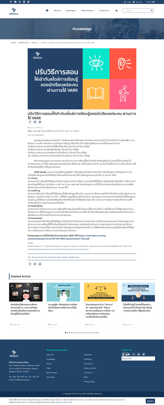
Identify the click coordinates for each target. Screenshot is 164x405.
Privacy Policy (89, 381)
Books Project (52, 372)
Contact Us (103, 10)
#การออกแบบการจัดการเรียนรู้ (43, 257)
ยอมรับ (150, 401)
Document (50, 377)
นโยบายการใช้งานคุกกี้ (64, 402)
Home (13, 42)
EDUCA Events (87, 10)
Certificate (88, 359)
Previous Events (90, 368)
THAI (148, 2)
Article (35, 42)
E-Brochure (88, 363)
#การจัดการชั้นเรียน (61, 257)
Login (128, 2)
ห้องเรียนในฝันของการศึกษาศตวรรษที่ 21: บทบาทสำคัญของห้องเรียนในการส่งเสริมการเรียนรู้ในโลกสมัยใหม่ (25, 309)
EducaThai (126, 358)
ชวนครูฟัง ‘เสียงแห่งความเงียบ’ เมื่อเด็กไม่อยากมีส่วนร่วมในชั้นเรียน (63, 307)
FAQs (86, 377)
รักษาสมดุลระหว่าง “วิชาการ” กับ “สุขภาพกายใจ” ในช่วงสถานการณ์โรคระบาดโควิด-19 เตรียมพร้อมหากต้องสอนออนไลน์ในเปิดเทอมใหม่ (100, 311)
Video (49, 368)
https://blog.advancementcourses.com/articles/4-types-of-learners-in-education (58, 249)
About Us (57, 10)
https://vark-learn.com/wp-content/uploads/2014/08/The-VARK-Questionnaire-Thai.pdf (67, 237)
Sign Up (139, 2)
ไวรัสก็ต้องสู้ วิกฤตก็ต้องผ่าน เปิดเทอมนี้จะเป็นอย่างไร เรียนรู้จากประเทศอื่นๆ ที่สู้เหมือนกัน (137, 307)
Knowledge (70, 10)
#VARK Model (74, 257)
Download (88, 354)
